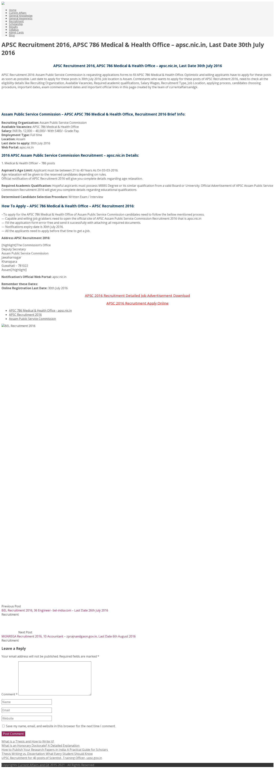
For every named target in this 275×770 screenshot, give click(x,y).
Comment (9, 694)
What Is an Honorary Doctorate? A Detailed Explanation (40, 745)
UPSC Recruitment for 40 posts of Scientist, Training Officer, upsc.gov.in (51, 758)
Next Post (68, 634)
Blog (12, 35)
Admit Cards (16, 32)
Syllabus (14, 29)
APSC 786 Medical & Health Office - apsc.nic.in (40, 310)
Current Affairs (17, 13)
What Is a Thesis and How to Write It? (27, 741)
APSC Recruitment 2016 (25, 315)
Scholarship (16, 24)
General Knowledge (21, 15)
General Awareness (20, 18)
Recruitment (16, 21)
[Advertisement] (20, 97)
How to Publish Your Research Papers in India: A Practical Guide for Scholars (54, 750)
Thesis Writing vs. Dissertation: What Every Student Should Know (47, 754)
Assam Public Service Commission (32, 319)
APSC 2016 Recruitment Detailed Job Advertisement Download (137, 295)
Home (12, 10)
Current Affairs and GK (33, 765)
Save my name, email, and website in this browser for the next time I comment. (61, 726)
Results (13, 27)
